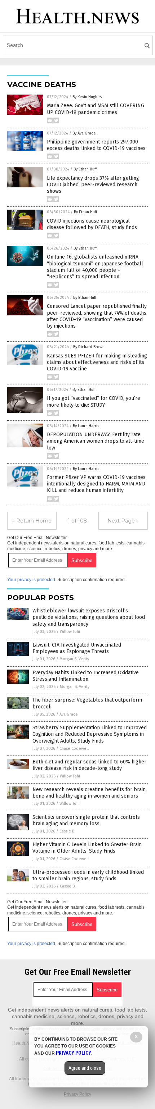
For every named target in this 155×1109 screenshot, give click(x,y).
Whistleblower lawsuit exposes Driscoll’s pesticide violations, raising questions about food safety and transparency (88, 617)
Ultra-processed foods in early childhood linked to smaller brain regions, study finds (88, 875)
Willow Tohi (70, 631)
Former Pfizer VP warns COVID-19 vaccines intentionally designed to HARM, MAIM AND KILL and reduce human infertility (96, 483)
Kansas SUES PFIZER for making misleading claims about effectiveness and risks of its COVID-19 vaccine (97, 362)
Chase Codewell (74, 748)
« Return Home (32, 520)
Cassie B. (67, 831)
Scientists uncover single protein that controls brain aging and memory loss (86, 820)
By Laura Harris (86, 426)
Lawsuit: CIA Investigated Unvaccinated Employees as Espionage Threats (76, 648)
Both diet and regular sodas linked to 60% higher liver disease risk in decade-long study (89, 765)
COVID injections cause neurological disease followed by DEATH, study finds (92, 224)
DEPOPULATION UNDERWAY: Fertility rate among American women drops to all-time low (95, 441)
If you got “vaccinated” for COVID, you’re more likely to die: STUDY (93, 401)
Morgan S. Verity (74, 659)
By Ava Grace (84, 133)
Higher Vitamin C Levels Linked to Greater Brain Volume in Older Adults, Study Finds (87, 847)
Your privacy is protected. (31, 579)
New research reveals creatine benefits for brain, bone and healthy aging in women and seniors (89, 792)
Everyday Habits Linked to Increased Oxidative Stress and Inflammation (85, 676)
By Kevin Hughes (87, 97)
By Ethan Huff (85, 169)
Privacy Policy (77, 1094)
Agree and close (84, 1068)
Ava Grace (68, 714)
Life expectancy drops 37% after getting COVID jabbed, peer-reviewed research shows (93, 184)
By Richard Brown (89, 346)
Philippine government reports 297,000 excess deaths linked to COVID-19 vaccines (96, 145)
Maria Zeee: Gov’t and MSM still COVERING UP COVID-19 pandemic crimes (95, 108)
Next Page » (123, 520)
